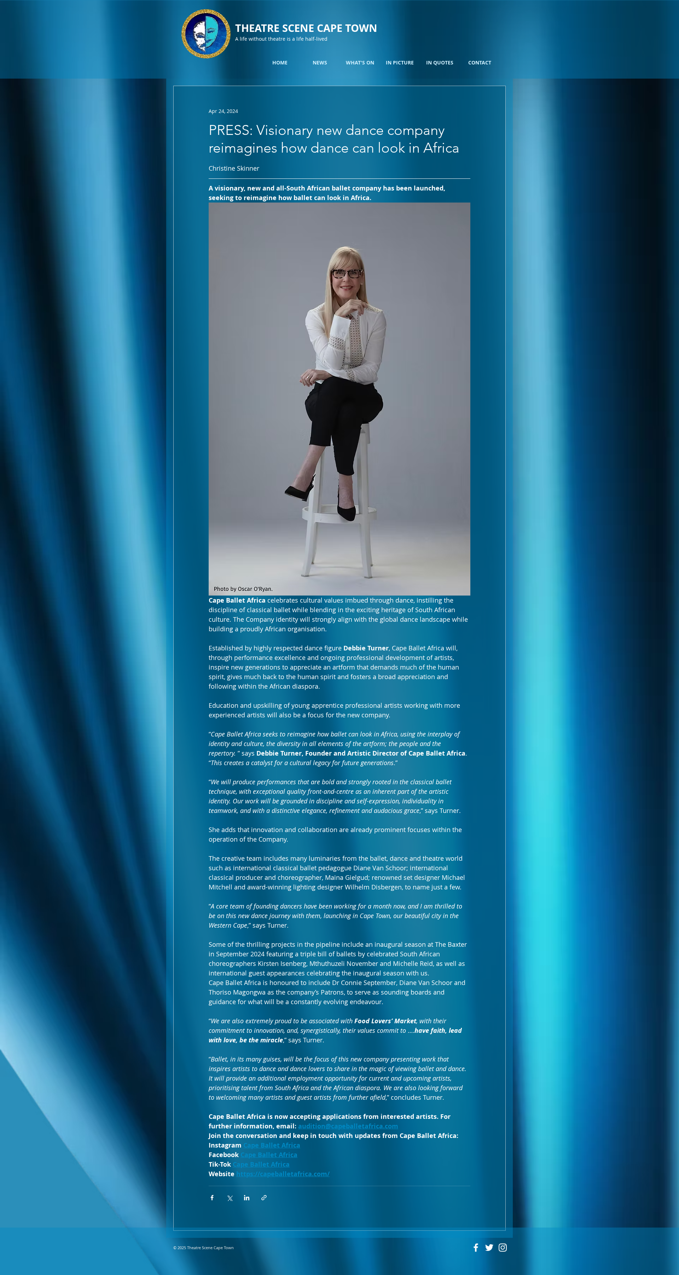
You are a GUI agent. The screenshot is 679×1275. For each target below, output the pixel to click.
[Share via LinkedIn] (246, 1197)
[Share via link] (264, 1197)
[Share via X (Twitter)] (229, 1197)
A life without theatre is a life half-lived (281, 38)
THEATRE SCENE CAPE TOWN (306, 28)
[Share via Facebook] (212, 1197)
